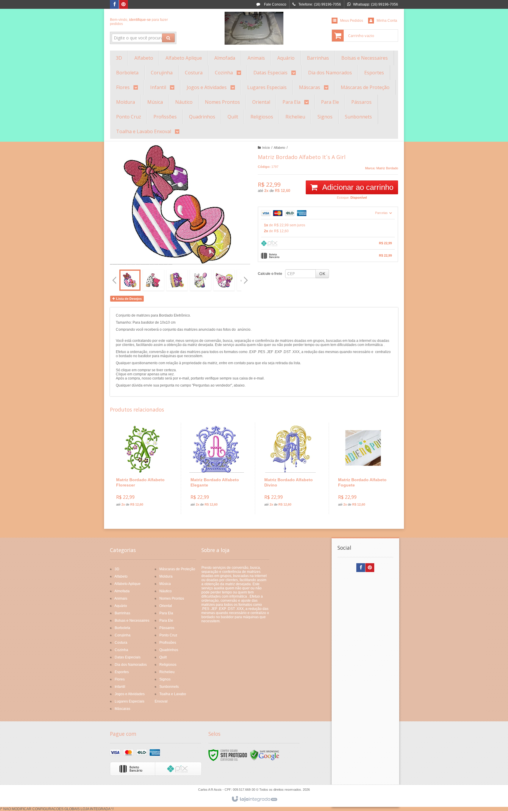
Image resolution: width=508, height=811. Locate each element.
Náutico (165, 591)
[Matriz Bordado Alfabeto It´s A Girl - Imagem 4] (200, 280)
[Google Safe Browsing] (264, 755)
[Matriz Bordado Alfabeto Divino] (290, 468)
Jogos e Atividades (130, 694)
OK (322, 273)
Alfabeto (279, 147)
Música (165, 584)
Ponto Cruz (168, 635)
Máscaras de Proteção (177, 569)
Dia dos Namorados (131, 665)
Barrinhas (122, 613)
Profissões (167, 643)
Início (266, 147)
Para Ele (166, 620)
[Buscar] (168, 38)
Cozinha (121, 650)
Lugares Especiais (129, 701)
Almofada (122, 591)
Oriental (165, 606)
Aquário (120, 606)
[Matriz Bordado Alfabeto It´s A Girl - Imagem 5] (224, 280)
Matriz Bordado (387, 168)
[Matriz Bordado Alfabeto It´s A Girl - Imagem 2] (153, 280)
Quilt (163, 657)
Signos (165, 679)
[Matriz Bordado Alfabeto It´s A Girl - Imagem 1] (130, 280)
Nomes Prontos (171, 598)
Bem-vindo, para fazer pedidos (139, 22)
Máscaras (122, 709)
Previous (114, 280)
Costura (121, 643)
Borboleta (122, 628)
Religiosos (167, 665)
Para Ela (166, 613)
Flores (120, 679)
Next (246, 278)
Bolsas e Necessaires (132, 620)
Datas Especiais (128, 657)
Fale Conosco (274, 4)
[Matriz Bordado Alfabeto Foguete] (364, 468)
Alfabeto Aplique (127, 584)
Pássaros (166, 628)
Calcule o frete (270, 274)
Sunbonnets (169, 687)
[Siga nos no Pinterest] (123, 5)
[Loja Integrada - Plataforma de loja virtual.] (254, 799)
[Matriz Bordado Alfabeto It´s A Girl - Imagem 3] (177, 280)
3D (117, 569)
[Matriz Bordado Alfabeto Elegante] (217, 468)
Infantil (120, 687)
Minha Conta (387, 21)
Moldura (166, 576)
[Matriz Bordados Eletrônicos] (254, 28)
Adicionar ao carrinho (356, 187)
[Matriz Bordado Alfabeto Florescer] (142, 468)
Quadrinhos (168, 650)
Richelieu (167, 672)
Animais (120, 598)
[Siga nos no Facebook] (114, 5)
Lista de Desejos (128, 298)
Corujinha (123, 635)
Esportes (122, 672)
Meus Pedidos (351, 21)
